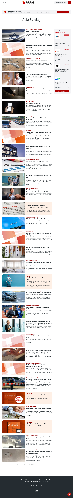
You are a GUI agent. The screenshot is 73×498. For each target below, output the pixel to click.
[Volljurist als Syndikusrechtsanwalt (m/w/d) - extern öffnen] (68, 46)
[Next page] (37, 464)
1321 (32, 464)
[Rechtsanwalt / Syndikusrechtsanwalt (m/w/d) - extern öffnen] (68, 87)
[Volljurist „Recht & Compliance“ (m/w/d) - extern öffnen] (68, 60)
